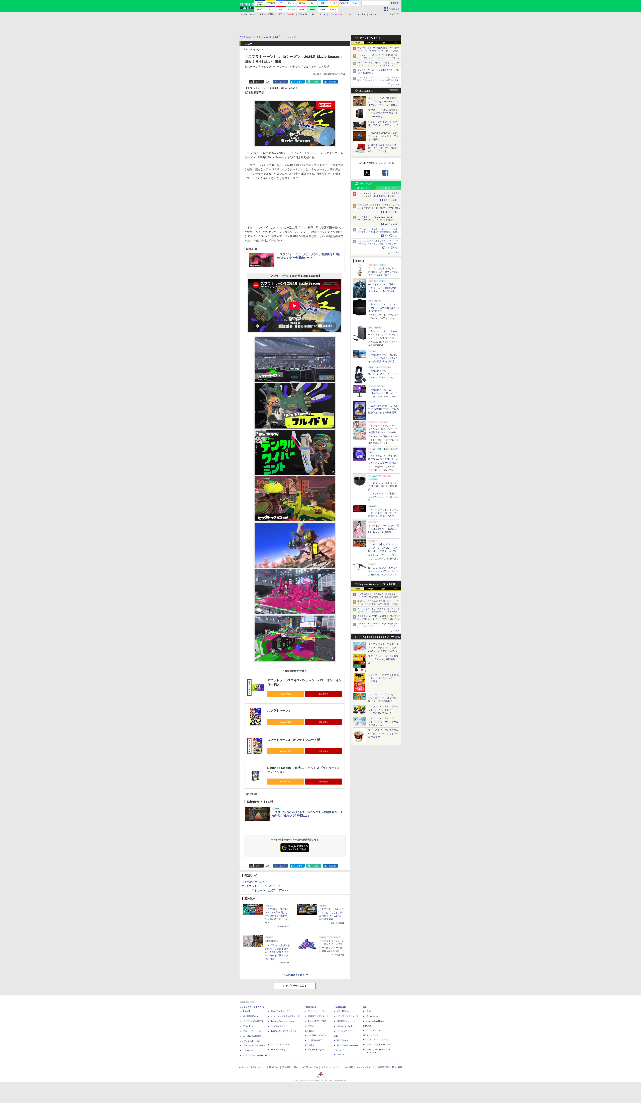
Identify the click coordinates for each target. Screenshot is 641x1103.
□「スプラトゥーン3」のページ (261, 886)
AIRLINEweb (343, 1011)
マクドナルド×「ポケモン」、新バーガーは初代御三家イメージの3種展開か (383, 698)
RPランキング (363, 188)
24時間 (370, 42)
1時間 (357, 42)
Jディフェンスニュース (347, 1016)
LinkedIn (332, 82)
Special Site (366, 91)
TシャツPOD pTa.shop (377, 1039)
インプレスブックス (280, 1044)
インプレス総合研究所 (253, 1021)
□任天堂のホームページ (256, 881)
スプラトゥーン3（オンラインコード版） (295, 739)
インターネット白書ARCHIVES (257, 1055)
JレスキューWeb (344, 1026)
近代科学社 (310, 1045)
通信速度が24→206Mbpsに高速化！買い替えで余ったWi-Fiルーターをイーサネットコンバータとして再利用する (378, 619)
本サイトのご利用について (251, 1067)
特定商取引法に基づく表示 (390, 1067)
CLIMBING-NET (315, 1040)
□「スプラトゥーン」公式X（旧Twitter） (266, 890)
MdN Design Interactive (347, 1045)
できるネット (249, 1050)
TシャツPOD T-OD (317, 1021)
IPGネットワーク (370, 1035)
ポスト (258, 82)
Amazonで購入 (286, 694)
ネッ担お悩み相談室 (252, 1036)
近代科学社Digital (316, 1049)
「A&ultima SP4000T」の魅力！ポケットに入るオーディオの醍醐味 (383, 136)
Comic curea (372, 1016)
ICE (364, 1007)
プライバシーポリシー (331, 1067)
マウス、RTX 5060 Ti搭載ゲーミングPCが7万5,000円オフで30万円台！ (383, 113)
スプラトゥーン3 (278, 710)
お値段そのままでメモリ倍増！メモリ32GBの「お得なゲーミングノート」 (383, 148)
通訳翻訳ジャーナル (346, 1021)
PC (313, 14)
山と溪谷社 (310, 1031)
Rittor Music (310, 1007)
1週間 (382, 42)
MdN (336, 1036)
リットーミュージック (318, 1011)
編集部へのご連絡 (310, 1067)
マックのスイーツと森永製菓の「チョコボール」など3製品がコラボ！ (383, 733)
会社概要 (349, 1067)
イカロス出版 (340, 1007)
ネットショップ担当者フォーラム (286, 1016)
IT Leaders (248, 1026)
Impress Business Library (282, 1021)
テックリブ (339, 1050)
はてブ (299, 82)
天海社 (369, 1011)
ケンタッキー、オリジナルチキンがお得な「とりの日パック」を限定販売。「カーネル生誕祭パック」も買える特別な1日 (378, 612)
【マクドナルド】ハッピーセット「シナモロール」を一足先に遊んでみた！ (383, 721)
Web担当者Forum (251, 1016)
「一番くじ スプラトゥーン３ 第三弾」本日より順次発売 (382, 486)
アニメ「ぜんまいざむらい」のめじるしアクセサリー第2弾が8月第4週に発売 (383, 271)
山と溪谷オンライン (317, 1035)
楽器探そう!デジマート (318, 1016)
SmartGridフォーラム (280, 1011)
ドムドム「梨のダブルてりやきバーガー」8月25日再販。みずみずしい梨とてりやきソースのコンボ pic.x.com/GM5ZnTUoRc (378, 244)
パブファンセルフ (374, 1030)
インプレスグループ (365, 1067)
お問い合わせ (273, 1067)
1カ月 (395, 42)
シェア (282, 82)
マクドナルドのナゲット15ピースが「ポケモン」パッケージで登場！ (383, 678)
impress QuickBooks (375, 1021)
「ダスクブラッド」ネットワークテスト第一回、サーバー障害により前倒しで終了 (383, 513)
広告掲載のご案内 (290, 1067)
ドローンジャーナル (252, 1031)
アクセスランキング (369, 38)
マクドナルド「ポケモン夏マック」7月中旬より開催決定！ (383, 659)
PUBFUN (367, 1026)
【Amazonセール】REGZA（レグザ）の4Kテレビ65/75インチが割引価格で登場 (383, 358)
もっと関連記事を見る (293, 974)
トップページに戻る (295, 985)
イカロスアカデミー (346, 1031)
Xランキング (366, 183)
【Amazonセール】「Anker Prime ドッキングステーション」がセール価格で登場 (383, 334)
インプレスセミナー (280, 1026)
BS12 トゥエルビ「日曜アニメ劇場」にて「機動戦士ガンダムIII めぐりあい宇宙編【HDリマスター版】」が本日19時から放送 (378, 65)
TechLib (340, 1054)
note (316, 82)
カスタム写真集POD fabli (378, 1044)
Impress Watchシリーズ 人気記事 (377, 584)
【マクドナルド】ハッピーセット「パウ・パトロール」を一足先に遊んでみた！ (383, 709)
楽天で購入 (323, 694)
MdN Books (342, 1040)
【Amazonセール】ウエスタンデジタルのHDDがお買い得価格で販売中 (383, 307)
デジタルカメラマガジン (254, 1045)
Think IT (246, 1011)
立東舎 (311, 1026)
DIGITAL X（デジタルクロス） (285, 1031)
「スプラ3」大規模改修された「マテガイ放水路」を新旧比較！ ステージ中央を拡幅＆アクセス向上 (277, 952)
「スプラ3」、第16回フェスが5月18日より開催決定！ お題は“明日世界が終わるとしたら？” (276, 916)
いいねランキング (389, 188)
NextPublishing (278, 1049)
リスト (268, 82)
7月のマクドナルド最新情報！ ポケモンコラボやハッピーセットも (380, 638)
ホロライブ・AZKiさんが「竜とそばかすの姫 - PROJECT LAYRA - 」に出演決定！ (383, 529)
